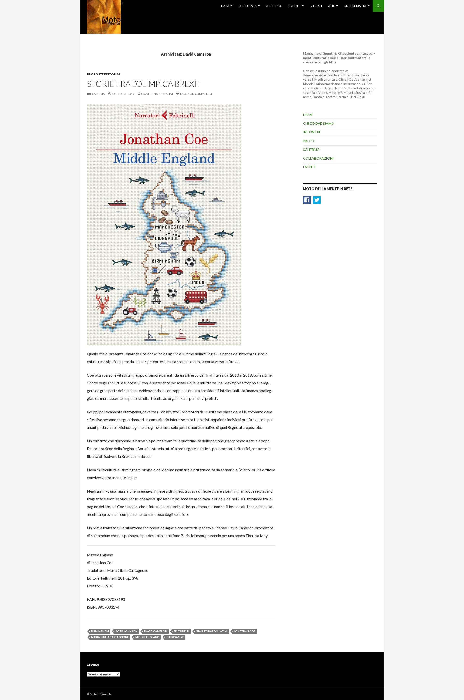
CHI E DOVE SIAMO (318, 123)
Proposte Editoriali (104, 74)
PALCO (308, 141)
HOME (308, 115)
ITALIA (225, 5)
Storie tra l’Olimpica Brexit (144, 83)
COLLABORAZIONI (318, 158)
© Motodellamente (99, 694)
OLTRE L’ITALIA (247, 5)
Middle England (147, 637)
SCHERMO (311, 149)
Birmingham (100, 631)
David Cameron (155, 631)
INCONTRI (311, 132)
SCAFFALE (294, 5)
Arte (331, 5)
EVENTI (309, 167)
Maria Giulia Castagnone (110, 637)
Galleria (98, 93)
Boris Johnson (126, 631)
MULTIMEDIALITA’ (355, 5)
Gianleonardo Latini (157, 93)
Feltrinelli (181, 631)
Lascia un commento (196, 93)
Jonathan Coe (244, 631)
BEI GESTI (316, 5)
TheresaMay (175, 637)
